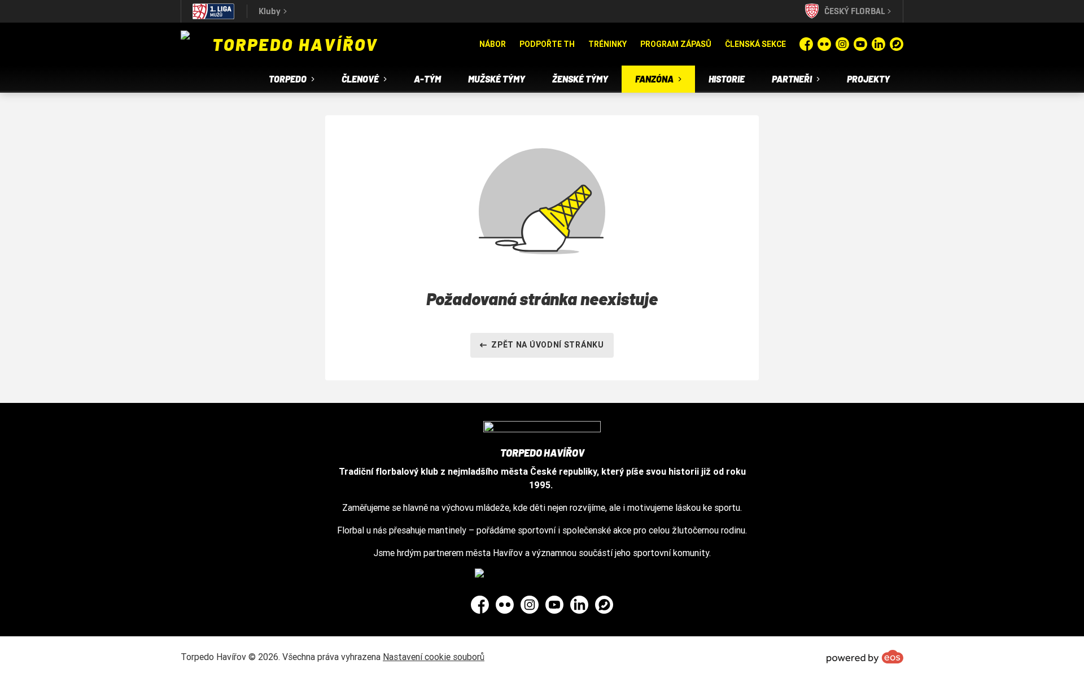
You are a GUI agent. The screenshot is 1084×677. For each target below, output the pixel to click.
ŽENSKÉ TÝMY (580, 78)
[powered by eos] (865, 656)
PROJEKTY (868, 78)
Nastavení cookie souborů (433, 656)
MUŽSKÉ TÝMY (496, 78)
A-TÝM (427, 78)
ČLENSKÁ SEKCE (755, 44)
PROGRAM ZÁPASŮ (675, 44)
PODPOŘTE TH (547, 44)
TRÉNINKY (607, 44)
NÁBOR (492, 44)
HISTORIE (727, 78)
